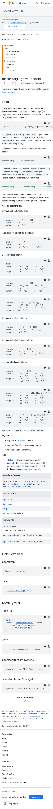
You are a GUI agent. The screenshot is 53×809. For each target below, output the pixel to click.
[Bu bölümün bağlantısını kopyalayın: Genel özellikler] (26, 554)
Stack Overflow (8, 774)
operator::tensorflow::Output (18, 541)
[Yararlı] (24, 39)
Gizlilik (12, 792)
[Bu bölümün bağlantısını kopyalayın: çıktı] (10, 581)
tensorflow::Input (23, 484)
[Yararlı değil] (28, 39)
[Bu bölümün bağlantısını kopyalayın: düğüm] (13, 640)
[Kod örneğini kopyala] (49, 123)
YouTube (5, 755)
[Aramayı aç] (37, 3)
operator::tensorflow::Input (17, 535)
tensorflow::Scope (33, 481)
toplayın (14, 92)
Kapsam (21, 440)
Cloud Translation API (18, 23)
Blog (4, 739)
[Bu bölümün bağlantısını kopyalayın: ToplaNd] (15, 611)
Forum (4, 743)
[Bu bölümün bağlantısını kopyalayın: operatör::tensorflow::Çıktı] (36, 679)
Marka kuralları (8, 778)
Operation (8, 504)
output (6, 508)
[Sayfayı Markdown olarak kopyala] (13, 83)
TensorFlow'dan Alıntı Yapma (14, 782)
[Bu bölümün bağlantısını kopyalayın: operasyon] (17, 562)
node (5, 526)
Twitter (5, 751)
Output (11, 460)
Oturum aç (45, 3)
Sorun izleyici (7, 766)
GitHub (4, 747)
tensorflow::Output (15, 513)
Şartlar (4, 792)
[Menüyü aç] (4, 3)
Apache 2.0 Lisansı (38, 714)
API (15, 34)
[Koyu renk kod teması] (45, 123)
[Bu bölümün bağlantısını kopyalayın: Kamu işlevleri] (24, 603)
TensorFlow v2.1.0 (12, 11)
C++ (37, 34)
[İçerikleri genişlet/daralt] (15, 45)
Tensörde (6, 92)
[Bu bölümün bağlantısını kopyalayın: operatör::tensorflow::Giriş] (36, 660)
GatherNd (7, 481)
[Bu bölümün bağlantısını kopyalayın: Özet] (11, 102)
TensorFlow (6, 34)
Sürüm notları (7, 770)
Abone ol (36, 797)
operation (8, 499)
